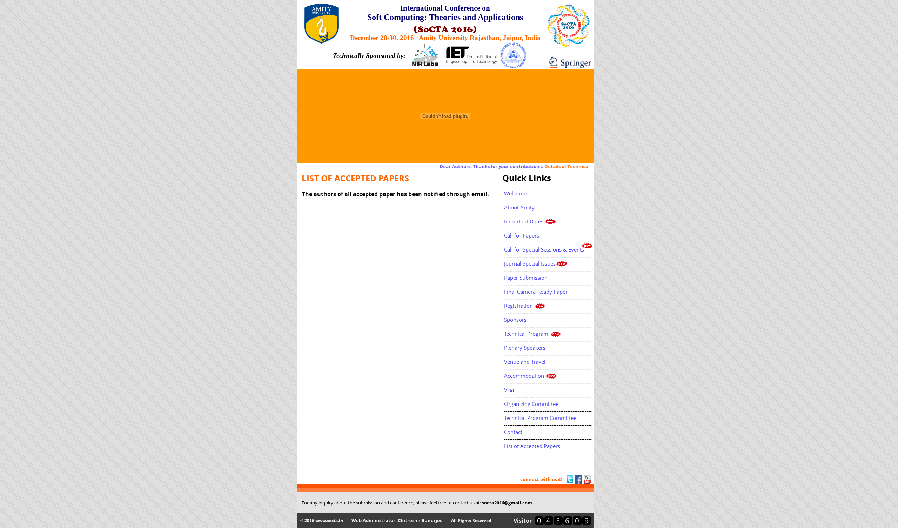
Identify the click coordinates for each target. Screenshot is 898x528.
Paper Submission (526, 277)
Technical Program (526, 333)
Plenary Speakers (524, 347)
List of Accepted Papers (532, 445)
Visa (509, 389)
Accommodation (524, 375)
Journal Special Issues (530, 263)
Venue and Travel (524, 361)
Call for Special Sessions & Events (544, 249)
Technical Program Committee (540, 417)
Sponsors (515, 319)
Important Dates (523, 221)
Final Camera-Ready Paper (536, 291)
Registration (518, 305)
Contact (513, 431)
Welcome (515, 193)
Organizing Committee (531, 403)
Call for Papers (521, 235)
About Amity (519, 207)
